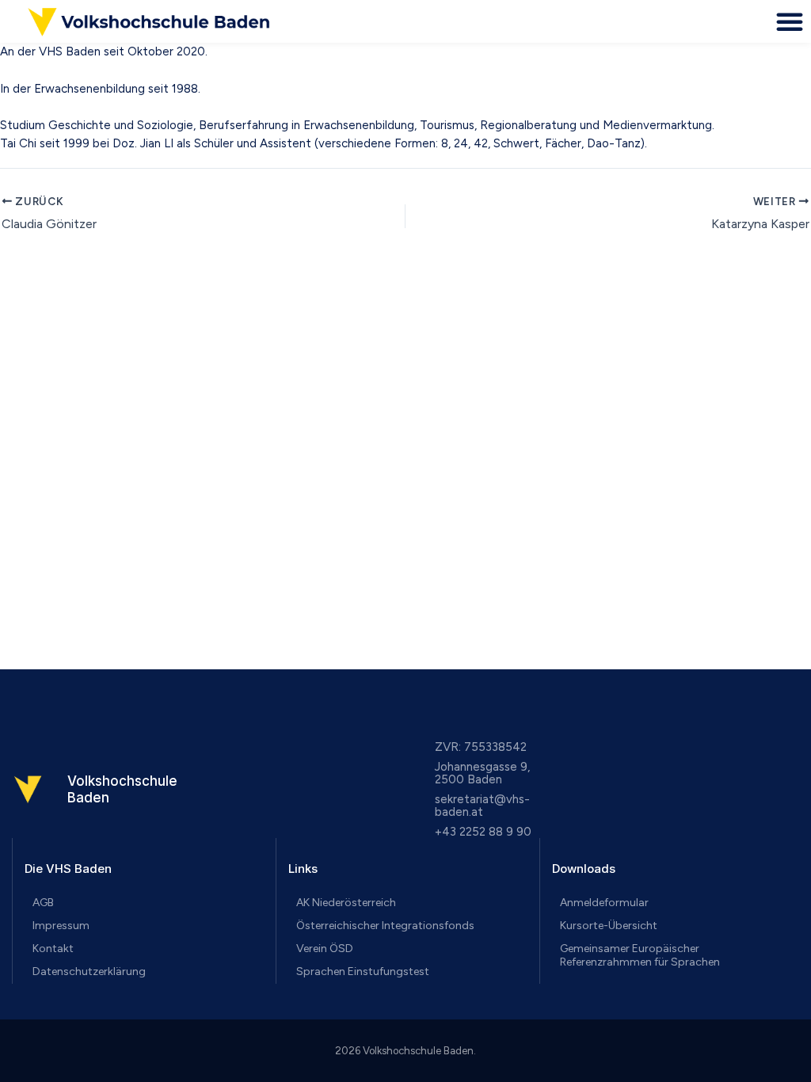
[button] (789, 21)
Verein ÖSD (324, 948)
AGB (43, 902)
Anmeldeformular (604, 902)
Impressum (60, 925)
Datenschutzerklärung (89, 971)
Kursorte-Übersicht (608, 925)
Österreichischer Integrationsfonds (385, 925)
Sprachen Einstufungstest (362, 971)
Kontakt (53, 948)
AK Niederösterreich (346, 902)
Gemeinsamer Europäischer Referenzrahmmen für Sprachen (640, 955)
